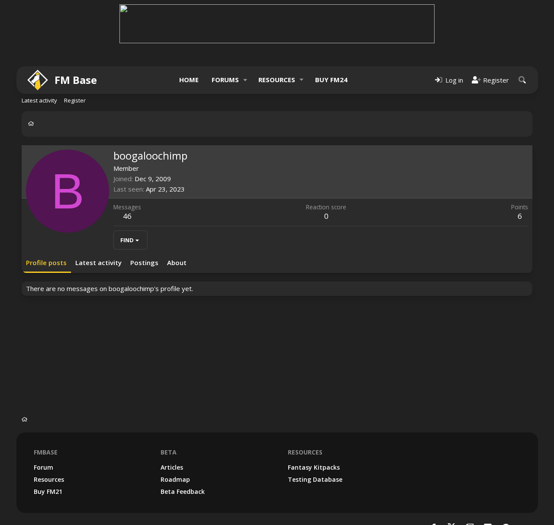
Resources (276, 79)
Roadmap (175, 479)
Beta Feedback (183, 491)
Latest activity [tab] (98, 262)
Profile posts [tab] (46, 262)
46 (127, 216)
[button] (245, 79)
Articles (172, 467)
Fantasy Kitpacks (314, 467)
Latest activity (39, 100)
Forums (225, 79)
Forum (43, 467)
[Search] (522, 79)
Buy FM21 (48, 491)
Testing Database (315, 479)
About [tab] (177, 262)
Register (75, 100)
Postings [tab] (144, 262)
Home (189, 79)
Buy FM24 (331, 79)
